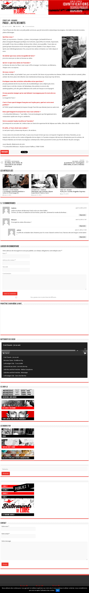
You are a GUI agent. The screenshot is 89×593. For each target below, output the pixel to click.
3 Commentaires (29, 26)
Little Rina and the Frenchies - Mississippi (16, 372)
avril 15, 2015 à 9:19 (81, 208)
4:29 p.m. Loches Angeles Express (72, 190)
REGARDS (18, 26)
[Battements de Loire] (44, 7)
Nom (5, 253)
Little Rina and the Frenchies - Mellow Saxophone (18, 369)
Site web (5, 267)
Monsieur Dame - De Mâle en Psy (13, 360)
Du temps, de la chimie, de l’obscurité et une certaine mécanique (13, 163)
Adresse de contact (9, 260)
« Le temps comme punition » (14, 191)
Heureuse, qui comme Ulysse (42, 191)
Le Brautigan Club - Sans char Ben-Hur (15, 375)
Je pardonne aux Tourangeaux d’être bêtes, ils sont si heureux (74, 162)
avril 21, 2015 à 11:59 (80, 230)
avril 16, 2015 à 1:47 (81, 219)
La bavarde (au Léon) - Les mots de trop (15, 366)
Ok (58, 590)
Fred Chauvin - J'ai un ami (11, 357)
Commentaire (7, 273)
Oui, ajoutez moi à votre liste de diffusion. (43, 297)
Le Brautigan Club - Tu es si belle (13, 363)
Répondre (82, 215)
